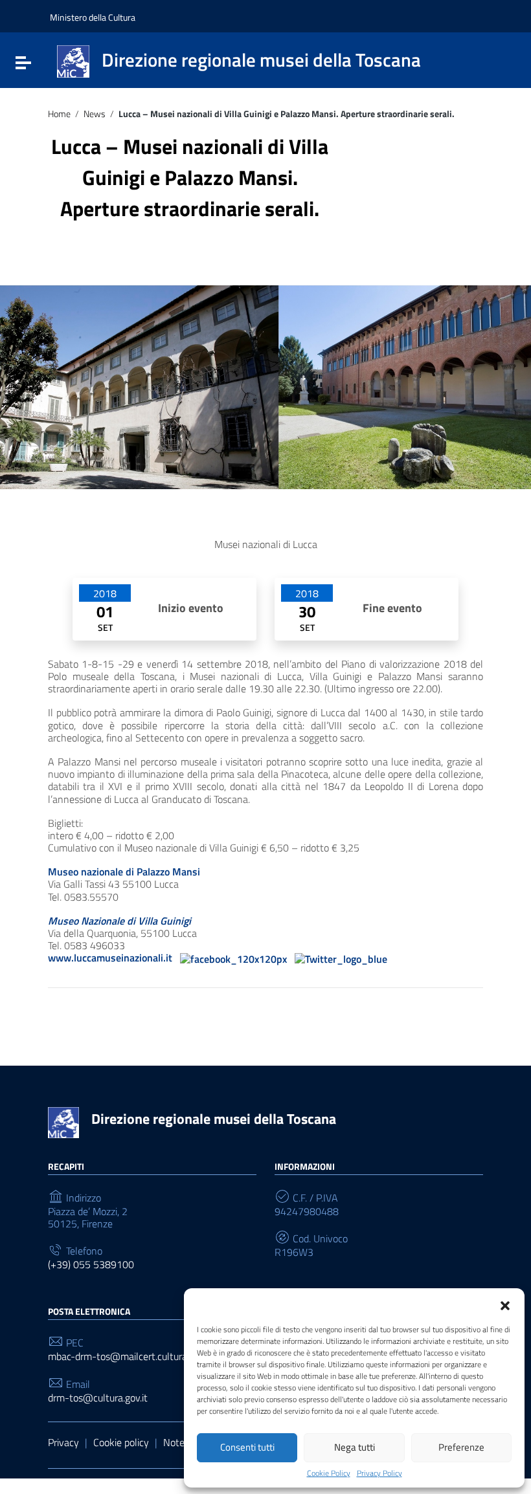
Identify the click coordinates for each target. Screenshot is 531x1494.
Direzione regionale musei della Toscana (213, 1119)
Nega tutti (354, 1447)
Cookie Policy (328, 1473)
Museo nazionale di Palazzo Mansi (124, 871)
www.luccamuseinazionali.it (110, 957)
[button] (505, 1304)
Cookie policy (121, 1442)
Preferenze (461, 1447)
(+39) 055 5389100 (91, 1264)
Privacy (63, 1442)
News (95, 114)
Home (59, 114)
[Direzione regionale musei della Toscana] (73, 60)
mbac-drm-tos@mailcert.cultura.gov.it (130, 1356)
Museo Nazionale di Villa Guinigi (119, 920)
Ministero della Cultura (92, 17)
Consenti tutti (247, 1447)
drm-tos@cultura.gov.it (98, 1398)
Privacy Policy (379, 1473)
